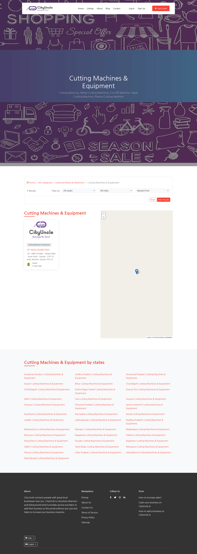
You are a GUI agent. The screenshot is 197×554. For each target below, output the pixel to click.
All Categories (45, 182)
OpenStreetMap (159, 337)
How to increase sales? (150, 497)
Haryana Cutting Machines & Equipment (44, 404)
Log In (132, 8)
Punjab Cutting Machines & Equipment (94, 440)
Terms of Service (89, 512)
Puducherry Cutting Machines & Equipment (46, 440)
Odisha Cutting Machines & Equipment (145, 435)
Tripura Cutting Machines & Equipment (43, 452)
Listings (90, 8)
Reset (152, 200)
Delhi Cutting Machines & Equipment (43, 399)
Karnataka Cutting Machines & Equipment (96, 414)
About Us (86, 502)
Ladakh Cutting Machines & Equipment (44, 420)
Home (81, 8)
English (31, 544)
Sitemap (85, 522)
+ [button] (103, 213)
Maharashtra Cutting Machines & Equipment (46, 429)
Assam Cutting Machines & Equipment (43, 383)
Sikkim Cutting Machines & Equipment (43, 446)
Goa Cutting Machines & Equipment (93, 399)
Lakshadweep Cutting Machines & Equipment (98, 420)
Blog (108, 8)
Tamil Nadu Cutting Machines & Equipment (97, 446)
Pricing (84, 497)
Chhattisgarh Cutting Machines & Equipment (47, 389)
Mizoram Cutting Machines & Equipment (45, 435)
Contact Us (87, 507)
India (29, 538)
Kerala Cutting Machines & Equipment (145, 414)
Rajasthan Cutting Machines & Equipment (147, 440)
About (100, 8)
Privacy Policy (87, 517)
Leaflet (149, 337)
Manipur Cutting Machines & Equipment (95, 429)
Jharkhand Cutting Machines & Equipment (45, 414)
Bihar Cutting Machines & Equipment (94, 383)
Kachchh (35, 259)
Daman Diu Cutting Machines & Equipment (148, 389)
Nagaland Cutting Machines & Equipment (96, 435)
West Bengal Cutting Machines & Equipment (46, 458)
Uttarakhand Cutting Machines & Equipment (148, 452)
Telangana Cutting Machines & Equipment (147, 446)
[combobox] (79, 190)
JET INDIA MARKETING (38, 249)
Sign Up (141, 8)
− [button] (103, 217)
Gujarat (43, 259)
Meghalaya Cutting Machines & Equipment (147, 429)
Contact (116, 8)
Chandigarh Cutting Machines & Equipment (148, 383)
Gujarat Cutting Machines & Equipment (146, 399)
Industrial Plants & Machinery (70, 182)
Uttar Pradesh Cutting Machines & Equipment (98, 452)
